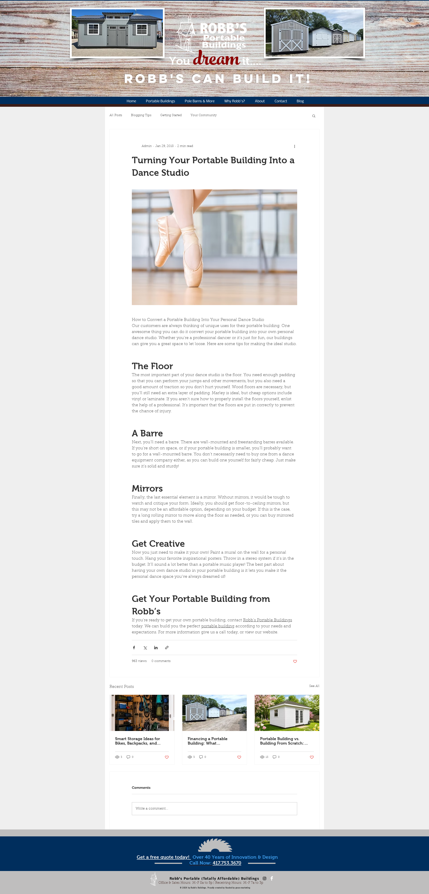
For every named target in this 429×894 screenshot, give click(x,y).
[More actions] (294, 146)
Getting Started (171, 115)
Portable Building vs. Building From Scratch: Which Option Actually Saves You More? (282, 741)
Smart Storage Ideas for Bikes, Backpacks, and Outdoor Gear (137, 741)
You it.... (215, 61)
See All (314, 686)
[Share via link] (167, 647)
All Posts (115, 115)
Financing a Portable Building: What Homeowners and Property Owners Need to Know (214, 741)
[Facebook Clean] (271, 878)
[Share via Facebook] (134, 647)
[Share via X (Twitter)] (145, 647)
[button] (314, 115)
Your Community (204, 115)
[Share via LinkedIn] (156, 647)
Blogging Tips (141, 115)
